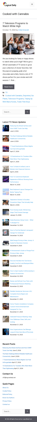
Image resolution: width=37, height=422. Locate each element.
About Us (6, 387)
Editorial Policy (7, 394)
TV (6, 92)
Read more (8, 87)
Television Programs (16, 99)
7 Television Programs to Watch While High (15, 24)
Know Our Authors (8, 398)
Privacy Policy (7, 401)
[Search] (27, 112)
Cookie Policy (7, 391)
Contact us (6, 404)
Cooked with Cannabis (13, 96)
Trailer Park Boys (23, 102)
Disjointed (26, 96)
